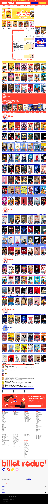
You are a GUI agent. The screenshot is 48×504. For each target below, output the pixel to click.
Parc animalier (26, 451)
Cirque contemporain (27, 435)
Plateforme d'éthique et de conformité (39, 497)
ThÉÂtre (3, 5)
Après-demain (29, 33)
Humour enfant (4, 435)
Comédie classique (15, 414)
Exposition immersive (38, 436)
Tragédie (3, 416)
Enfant (31, 5)
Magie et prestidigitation (27, 418)
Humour (13, 5)
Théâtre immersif (4, 427)
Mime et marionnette (27, 416)
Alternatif (37, 427)
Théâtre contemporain (5, 412)
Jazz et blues (15, 438)
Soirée (25, 446)
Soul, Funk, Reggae (15, 441)
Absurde (37, 423)
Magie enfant (3, 439)
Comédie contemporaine (16, 412)
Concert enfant (4, 437)
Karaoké (25, 454)
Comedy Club (19, 5)
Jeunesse (3, 428)
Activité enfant (3, 444)
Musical (3, 424)
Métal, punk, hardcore (16, 440)
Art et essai (3, 422)
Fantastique (3, 418)
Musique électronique (16, 439)
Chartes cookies (29, 497)
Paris (3, 6)
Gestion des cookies (10, 499)
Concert (36, 5)
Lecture (3, 423)
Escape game (26, 442)
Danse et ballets (26, 417)
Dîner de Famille (7, 381)
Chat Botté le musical (8, 366)
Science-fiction (4, 421)
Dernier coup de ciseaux (8, 377)
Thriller (3, 431)
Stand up (37, 417)
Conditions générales (5, 497)
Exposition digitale (38, 438)
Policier (3, 430)
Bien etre (25, 455)
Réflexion (3, 425)
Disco (14, 447)
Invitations (19, 0)
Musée (36, 434)
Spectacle (26, 5)
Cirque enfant (3, 443)
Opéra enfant (3, 442)
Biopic (2, 420)
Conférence (26, 447)
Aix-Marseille (18, 6)
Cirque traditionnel (26, 434)
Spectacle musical (26, 415)
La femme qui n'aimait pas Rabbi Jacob (10, 370)
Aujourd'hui (29, 30)
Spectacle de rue (26, 421)
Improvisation (37, 415)
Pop (13, 445)
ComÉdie (8, 5)
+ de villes (40, 6)
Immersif (25, 456)
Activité (41, 5)
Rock (14, 444)
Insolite (25, 457)
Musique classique (15, 434)
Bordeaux (23, 6)
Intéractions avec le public (39, 426)
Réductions (26, 0)
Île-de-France (7, 6)
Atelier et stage (26, 441)
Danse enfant (3, 438)
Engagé (3, 429)
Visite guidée (26, 448)
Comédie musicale (26, 412)
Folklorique (14, 442)
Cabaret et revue (26, 413)
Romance (3, 417)
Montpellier (33, 6)
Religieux (14, 437)
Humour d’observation (38, 420)
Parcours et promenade (27, 449)
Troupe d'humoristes (38, 412)
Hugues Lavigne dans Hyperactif (9, 385)
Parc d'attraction (26, 445)
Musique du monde (15, 435)
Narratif (37, 428)
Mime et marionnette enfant (5, 440)
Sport (25, 450)
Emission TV (26, 443)
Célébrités (3, 426)
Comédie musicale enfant (5, 436)
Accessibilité (5, 499)
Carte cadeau (13, 0)
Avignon (13, 6)
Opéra (25, 414)
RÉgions (44, 6)
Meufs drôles (37, 419)
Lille (26, 6)
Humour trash (37, 422)
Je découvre (10, 102)
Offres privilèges (43, 2)
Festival (14, 443)
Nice (37, 6)
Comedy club (37, 413)
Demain (29, 31)
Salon (25, 453)
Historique (3, 419)
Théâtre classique (4, 413)
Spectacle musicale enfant (5, 445)
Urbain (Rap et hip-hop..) (16, 446)
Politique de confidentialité (13, 497)
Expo (45, 5)
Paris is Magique (7, 374)
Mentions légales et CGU (22, 497)
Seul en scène (3, 414)
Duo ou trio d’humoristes (39, 414)
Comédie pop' (15, 413)
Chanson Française (15, 436)
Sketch (36, 424)
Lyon (29, 6)
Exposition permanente (39, 435)
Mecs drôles (37, 418)
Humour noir (37, 421)
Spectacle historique (27, 419)
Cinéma (25, 444)
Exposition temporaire (38, 437)
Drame (3, 415)
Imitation (37, 425)
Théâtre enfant (4, 434)
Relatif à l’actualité (38, 429)
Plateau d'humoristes (38, 416)
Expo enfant (3, 441)
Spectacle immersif (26, 420)
